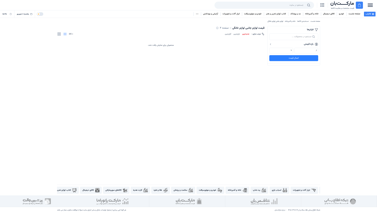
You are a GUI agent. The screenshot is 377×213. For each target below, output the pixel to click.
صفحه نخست (354, 14)
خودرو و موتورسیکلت (253, 14)
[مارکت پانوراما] (112, 201)
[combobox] (259, 5)
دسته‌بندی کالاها (303, 21)
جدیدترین (245, 34)
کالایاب (368, 14)
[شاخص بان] (264, 201)
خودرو (341, 14)
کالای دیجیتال (328, 14)
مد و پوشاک (295, 14)
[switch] (40, 14)
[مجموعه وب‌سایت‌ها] (322, 5)
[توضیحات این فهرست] (217, 28)
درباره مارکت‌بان (280, 210)
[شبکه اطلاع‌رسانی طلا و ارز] (340, 201)
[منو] (370, 5)
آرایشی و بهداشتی (210, 14)
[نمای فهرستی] (65, 34)
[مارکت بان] (188, 201)
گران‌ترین (228, 34)
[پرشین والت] (36, 201)
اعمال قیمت (294, 58)
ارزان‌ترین (236, 34)
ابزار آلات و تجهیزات (231, 14)
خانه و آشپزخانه (312, 14)
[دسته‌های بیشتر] (197, 14)
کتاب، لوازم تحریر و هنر (276, 14)
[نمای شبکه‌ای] (59, 34)
